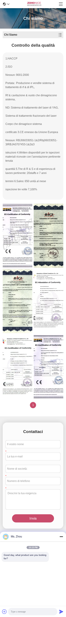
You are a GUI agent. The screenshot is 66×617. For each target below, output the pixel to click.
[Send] (61, 611)
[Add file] (4, 611)
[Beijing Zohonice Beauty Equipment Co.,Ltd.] (34, 4)
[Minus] (61, 537)
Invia (33, 518)
